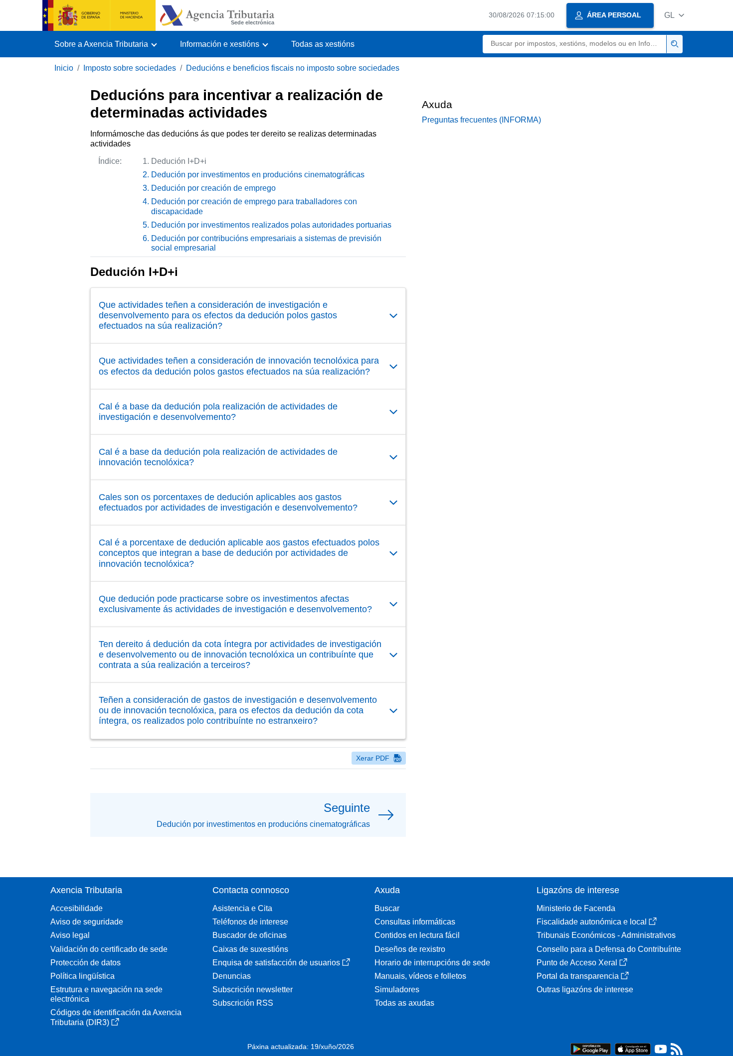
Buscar (386, 908)
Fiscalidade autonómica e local (592, 922)
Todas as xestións (323, 44)
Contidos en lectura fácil (417, 935)
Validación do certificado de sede (109, 949)
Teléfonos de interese (250, 922)
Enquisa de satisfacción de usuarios (276, 962)
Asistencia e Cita (242, 908)
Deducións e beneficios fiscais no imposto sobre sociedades (292, 68)
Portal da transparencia (578, 976)
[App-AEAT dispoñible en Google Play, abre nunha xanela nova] (590, 1048)
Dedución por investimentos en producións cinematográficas (258, 174)
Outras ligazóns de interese (585, 989)
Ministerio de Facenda (576, 908)
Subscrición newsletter (252, 989)
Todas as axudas (404, 1003)
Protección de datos (85, 962)
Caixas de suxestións (250, 949)
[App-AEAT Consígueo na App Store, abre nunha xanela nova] (633, 1048)
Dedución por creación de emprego (213, 188)
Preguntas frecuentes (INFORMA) (481, 120)
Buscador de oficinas (249, 935)
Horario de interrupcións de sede (432, 962)
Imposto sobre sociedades (129, 68)
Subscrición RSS (242, 1003)
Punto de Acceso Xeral (577, 962)
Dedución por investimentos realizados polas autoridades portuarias (271, 225)
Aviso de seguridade (86, 922)
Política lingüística (82, 976)
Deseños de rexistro (409, 949)
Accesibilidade (76, 908)
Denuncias (231, 976)
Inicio (63, 68)
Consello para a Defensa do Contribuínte (609, 949)
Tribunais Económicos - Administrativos (606, 935)
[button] (674, 15)
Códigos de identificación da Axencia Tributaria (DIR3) (116, 1017)
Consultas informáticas (414, 922)
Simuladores (396, 989)
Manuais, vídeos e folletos (420, 976)
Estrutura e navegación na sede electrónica (106, 994)
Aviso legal (70, 935)
